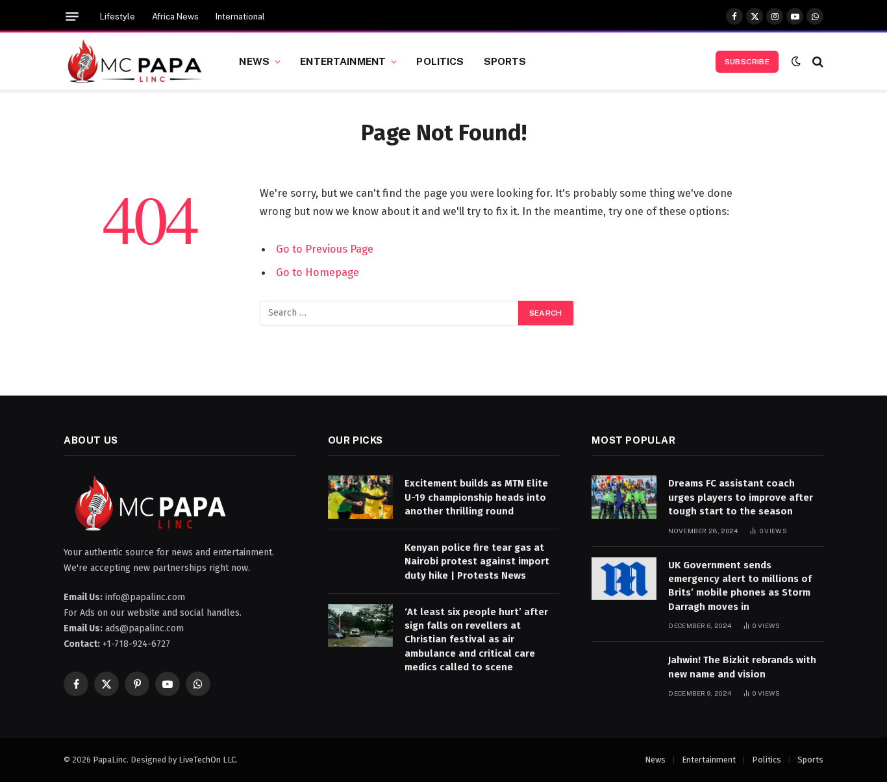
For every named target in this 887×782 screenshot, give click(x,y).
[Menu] (72, 16)
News (254, 61)
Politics (440, 61)
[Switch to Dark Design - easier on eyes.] (796, 61)
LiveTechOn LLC (207, 759)
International (240, 16)
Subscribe (747, 61)
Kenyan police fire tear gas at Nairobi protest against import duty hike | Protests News (477, 561)
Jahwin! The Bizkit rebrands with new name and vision (742, 666)
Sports (505, 61)
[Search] (816, 61)
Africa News (175, 16)
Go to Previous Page (324, 248)
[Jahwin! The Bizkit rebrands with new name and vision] (624, 674)
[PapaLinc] (135, 61)
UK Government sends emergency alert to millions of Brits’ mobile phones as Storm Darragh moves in (740, 585)
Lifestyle (117, 16)
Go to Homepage (317, 272)
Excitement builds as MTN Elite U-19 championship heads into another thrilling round (476, 497)
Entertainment (343, 61)
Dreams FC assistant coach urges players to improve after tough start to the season (740, 497)
